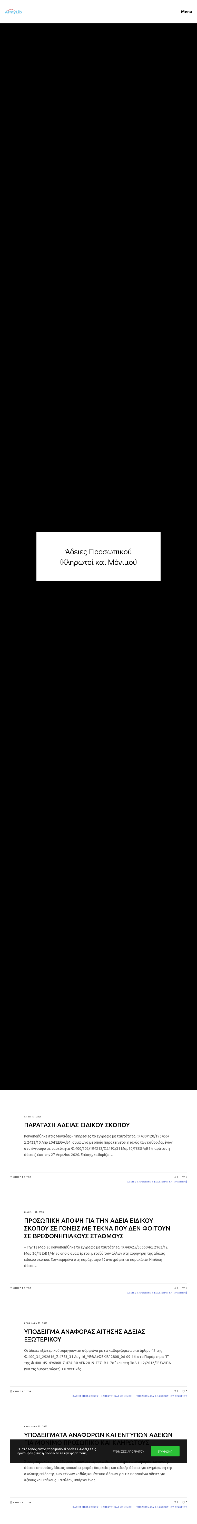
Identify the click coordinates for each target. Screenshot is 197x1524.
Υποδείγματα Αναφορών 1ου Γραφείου (161, 1396)
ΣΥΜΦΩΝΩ (165, 1451)
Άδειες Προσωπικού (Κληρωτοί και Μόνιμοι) (157, 1181)
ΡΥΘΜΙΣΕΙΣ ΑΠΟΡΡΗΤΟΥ (128, 1451)
